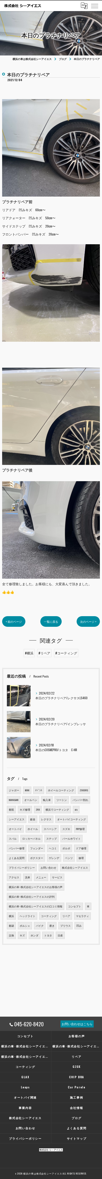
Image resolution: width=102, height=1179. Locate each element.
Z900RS (84, 790)
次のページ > (88, 621)
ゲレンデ (54, 858)
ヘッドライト (27, 916)
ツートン (61, 800)
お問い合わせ (48, 867)
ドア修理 (81, 848)
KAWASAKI (14, 800)
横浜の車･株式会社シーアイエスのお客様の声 (35, 887)
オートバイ (15, 829)
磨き (52, 925)
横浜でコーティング (57, 809)
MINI (27, 790)
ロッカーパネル (31, 838)
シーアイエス (16, 819)
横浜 (11, 916)
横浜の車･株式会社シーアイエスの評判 (32, 896)
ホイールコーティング (61, 790)
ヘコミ (53, 848)
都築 (11, 925)
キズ (22, 935)
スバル (13, 838)
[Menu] (94, 5)
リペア (66, 916)
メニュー (41, 877)
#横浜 (29, 653)
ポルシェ (25, 925)
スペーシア (50, 829)
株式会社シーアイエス (75, 867)
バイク (40, 925)
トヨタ (48, 935)
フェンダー (36, 848)
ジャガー (14, 790)
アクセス (14, 877)
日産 (60, 935)
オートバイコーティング (71, 819)
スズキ (66, 829)
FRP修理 (80, 829)
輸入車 (47, 800)
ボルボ (66, 848)
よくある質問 (16, 858)
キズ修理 (25, 809)
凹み (79, 925)
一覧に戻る (51, 621)
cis (76, 809)
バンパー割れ (80, 800)
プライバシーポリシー (22, 867)
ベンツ (69, 858)
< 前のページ (14, 621)
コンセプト (74, 906)
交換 (11, 935)
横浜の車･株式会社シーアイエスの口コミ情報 (35, 906)
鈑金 (32, 819)
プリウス (65, 925)
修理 (81, 858)
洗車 (27, 877)
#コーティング (66, 653)
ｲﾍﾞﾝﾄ (38, 790)
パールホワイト (71, 838)
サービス (57, 877)
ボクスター (36, 858)
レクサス (46, 819)
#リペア (44, 653)
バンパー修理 (16, 848)
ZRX (38, 809)
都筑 (11, 809)
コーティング (49, 916)
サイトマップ (77, 1138)
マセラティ (82, 916)
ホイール (33, 829)
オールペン (30, 800)
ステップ (51, 838)
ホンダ (34, 935)
